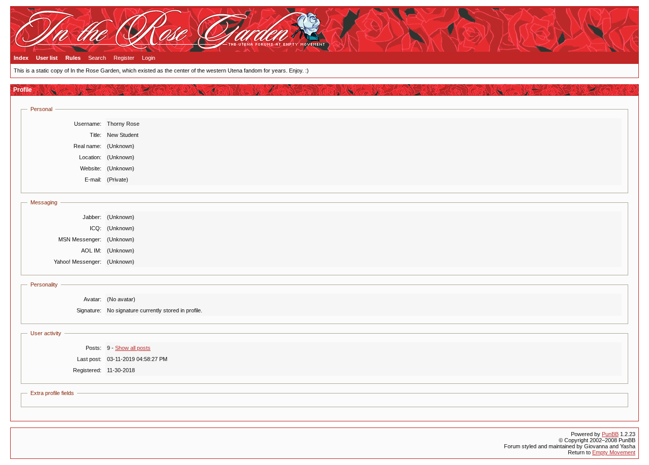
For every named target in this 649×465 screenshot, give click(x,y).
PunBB (610, 434)
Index (21, 58)
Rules (73, 58)
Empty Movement (613, 452)
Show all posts (133, 348)
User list (47, 58)
